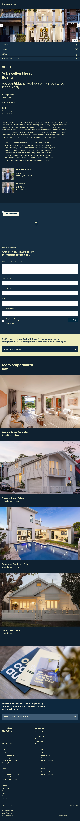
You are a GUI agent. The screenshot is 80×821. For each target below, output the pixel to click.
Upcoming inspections (10, 755)
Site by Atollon (63, 815)
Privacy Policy (74, 805)
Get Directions (11, 214)
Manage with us (46, 772)
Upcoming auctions (9, 758)
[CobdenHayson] (10, 4)
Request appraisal (47, 760)
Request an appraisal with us (16, 716)
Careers (5, 796)
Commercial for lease (10, 779)
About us (5, 791)
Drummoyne (39, 736)
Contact (5, 798)
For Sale (5, 753)
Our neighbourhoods (10, 763)
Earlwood (38, 739)
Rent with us (6, 772)
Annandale (39, 731)
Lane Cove (39, 741)
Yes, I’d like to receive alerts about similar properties (14, 321)
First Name (6, 278)
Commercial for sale (9, 760)
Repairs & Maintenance (10, 777)
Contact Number (9, 309)
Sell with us (45, 753)
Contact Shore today (13, 349)
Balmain (38, 734)
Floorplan (6, 49)
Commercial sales (47, 758)
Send (71, 320)
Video (4, 54)
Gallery (5, 44)
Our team (5, 788)
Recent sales (45, 755)
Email (4, 298)
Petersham (39, 744)
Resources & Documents (12, 58)
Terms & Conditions (7, 805)
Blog (3, 793)
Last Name (6, 288)
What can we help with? (12, 261)
